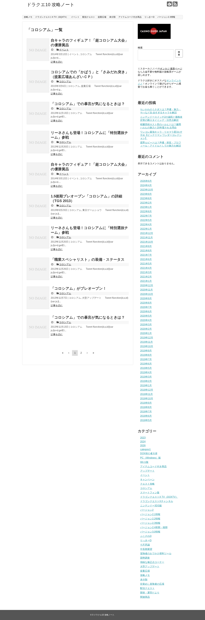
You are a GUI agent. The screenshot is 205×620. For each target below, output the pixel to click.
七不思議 (145, 544)
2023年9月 (146, 194)
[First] (62, 353)
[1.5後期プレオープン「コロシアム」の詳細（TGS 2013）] (38, 205)
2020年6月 (146, 311)
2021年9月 (146, 246)
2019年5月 (146, 368)
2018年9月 (146, 403)
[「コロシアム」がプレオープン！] (38, 298)
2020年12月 (146, 285)
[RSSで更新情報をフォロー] (175, 4)
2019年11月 (146, 342)
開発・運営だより (149, 592)
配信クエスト (88, 17)
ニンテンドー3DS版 (151, 505)
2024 (143, 441)
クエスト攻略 (147, 484)
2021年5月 (146, 263)
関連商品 (145, 597)
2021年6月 (146, 259)
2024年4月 (146, 185)
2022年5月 (146, 220)
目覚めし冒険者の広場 (152, 584)
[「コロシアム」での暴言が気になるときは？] (38, 113)
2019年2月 (146, 381)
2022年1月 (146, 229)
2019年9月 (146, 350)
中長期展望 (146, 549)
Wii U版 (144, 462)
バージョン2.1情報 (150, 514)
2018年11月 (146, 394)
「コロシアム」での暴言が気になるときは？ (88, 104)
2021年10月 (146, 242)
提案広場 (102, 17)
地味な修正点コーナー (152, 562)
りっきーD (149, 17)
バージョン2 (147, 510)
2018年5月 (146, 420)
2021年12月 (146, 233)
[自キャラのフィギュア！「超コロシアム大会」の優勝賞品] (38, 49)
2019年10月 (146, 346)
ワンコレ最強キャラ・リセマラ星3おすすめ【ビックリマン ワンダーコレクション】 (161, 135)
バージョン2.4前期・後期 (153, 527)
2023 (143, 437)
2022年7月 (146, 216)
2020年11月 (146, 289)
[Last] (93, 353)
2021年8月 (146, 250)
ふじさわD (146, 536)
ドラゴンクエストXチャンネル (156, 501)
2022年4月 (146, 224)
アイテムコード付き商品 (130, 17)
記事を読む (57, 62)
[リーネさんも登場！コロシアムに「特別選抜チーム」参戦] (38, 142)
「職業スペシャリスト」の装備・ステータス (88, 259)
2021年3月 (146, 272)
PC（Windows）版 (150, 457)
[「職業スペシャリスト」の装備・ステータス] (38, 269)
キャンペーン (147, 479)
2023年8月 (146, 198)
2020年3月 (146, 324)
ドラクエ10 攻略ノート (50, 4)
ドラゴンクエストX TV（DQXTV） (51, 17)
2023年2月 (146, 202)
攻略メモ (28, 17)
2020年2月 (146, 329)
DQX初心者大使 (148, 453)
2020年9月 (146, 298)
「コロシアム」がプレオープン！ (78, 288)
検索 (140, 47)
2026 (143, 445)
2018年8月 (146, 407)
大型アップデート (149, 566)
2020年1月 (146, 333)
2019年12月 (146, 337)
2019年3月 (146, 376)
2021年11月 (146, 237)
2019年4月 (146, 372)
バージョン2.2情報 (150, 518)
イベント (75, 17)
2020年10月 (146, 294)
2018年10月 (146, 398)
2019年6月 (146, 363)
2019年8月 (146, 355)
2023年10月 (146, 189)
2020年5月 (146, 316)
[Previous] (69, 353)
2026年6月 (146, 181)
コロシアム (65, 81)
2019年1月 (146, 385)
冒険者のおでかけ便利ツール (155, 553)
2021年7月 (146, 255)
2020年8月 (146, 303)
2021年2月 (146, 276)
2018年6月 (146, 416)
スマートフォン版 (149, 492)
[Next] (87, 353)
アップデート (147, 471)
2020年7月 (146, 307)
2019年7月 (146, 359)
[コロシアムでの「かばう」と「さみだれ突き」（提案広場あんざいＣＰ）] (38, 81)
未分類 (112, 17)
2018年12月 (146, 390)
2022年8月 (146, 211)
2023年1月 (146, 207)
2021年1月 (146, 281)
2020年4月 (146, 320)
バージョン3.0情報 (150, 531)
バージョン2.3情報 (166, 17)
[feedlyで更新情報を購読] (169, 4)
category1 (145, 449)
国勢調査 (145, 558)
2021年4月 (146, 268)
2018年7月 (146, 411)
